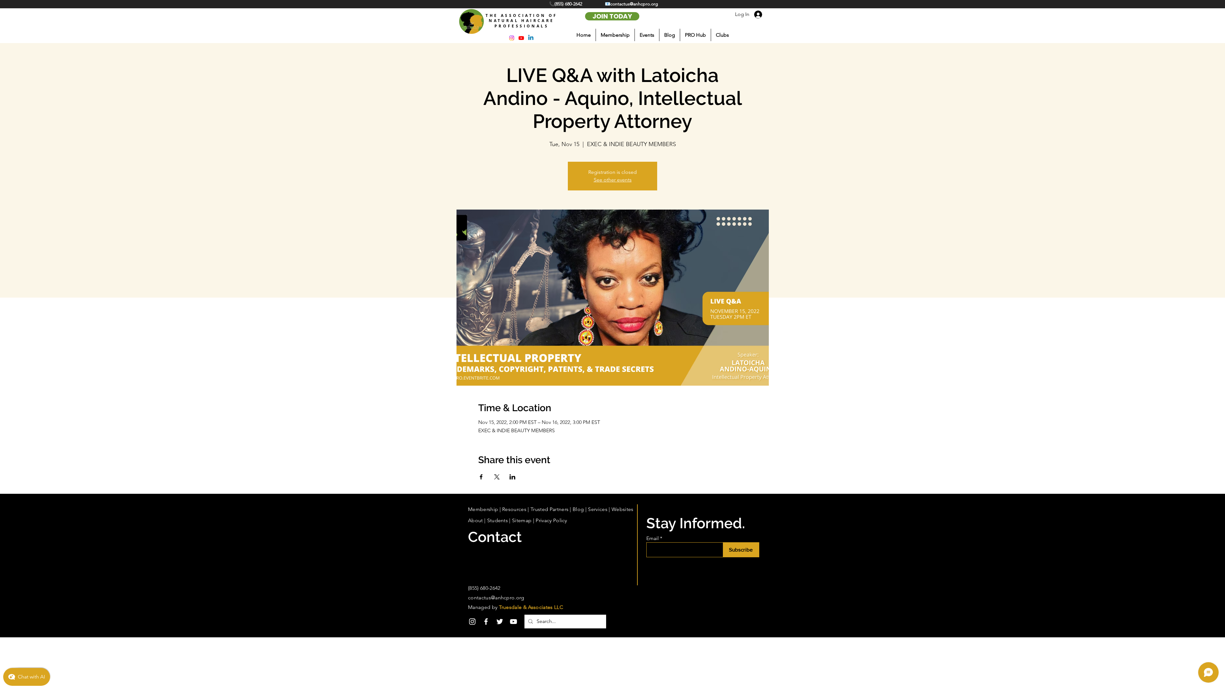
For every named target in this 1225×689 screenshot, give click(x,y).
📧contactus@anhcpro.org (631, 4)
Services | (600, 509)
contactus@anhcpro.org (496, 598)
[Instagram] (472, 621)
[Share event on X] (497, 476)
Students (497, 520)
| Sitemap (519, 520)
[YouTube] (513, 621)
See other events (613, 180)
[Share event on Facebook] (481, 476)
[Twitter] (499, 621)
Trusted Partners (549, 509)
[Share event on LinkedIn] (512, 476)
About (475, 520)
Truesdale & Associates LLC (531, 607)
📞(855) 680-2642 (566, 4)
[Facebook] (486, 621)
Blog (578, 509)
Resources (514, 509)
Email (652, 538)
